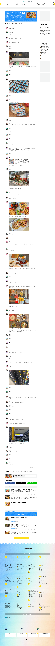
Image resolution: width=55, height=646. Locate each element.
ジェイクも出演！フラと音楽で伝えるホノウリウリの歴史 (45, 34)
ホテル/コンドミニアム (21, 556)
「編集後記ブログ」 (21, 514)
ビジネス (42, 592)
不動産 (40, 610)
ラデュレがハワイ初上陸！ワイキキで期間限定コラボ (45, 31)
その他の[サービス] (19, 584)
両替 (17, 582)
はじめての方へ (22, 633)
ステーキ (6, 558)
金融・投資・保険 (43, 576)
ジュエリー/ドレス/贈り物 (31, 566)
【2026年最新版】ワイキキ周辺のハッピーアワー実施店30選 (45, 47)
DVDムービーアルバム (20, 580)
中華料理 (6, 570)
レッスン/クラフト (7, 602)
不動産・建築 (43, 607)
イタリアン (6, 566)
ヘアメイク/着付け (30, 563)
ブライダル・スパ (30, 568)
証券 (40, 581)
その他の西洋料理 (7, 580)
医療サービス (30, 604)
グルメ (8, 556)
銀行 (17, 581)
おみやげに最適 (26, 471)
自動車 (42, 556)
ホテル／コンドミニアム (20, 558)
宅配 (5, 579)
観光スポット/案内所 (8, 607)
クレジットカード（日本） (31, 593)
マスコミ (40, 595)
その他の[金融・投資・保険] (43, 583)
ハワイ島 (24, 628)
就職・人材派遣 (32, 606)
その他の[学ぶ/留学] (19, 607)
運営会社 (10, 633)
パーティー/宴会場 (30, 564)
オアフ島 (8, 617)
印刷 (40, 597)
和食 (5, 563)
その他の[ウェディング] (31, 569)
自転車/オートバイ (19, 590)
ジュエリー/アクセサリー (8, 589)
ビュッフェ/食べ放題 (8, 564)
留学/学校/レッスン (21, 594)
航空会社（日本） (30, 597)
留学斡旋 (18, 606)
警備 (40, 604)
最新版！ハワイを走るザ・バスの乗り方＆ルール (45, 53)
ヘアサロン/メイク (19, 570)
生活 (40, 590)
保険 (40, 579)
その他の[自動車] (41, 563)
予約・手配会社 (19, 563)
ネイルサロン (18, 569)
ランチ (16, 471)
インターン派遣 (19, 608)
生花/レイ (6, 592)
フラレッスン (30, 581)
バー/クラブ (6, 577)
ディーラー (40, 558)
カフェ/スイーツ (7, 569)
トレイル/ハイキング (8, 605)
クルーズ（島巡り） (19, 564)
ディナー (20, 471)
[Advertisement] (44, 77)
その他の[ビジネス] (41, 605)
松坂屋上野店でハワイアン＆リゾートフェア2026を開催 (45, 55)
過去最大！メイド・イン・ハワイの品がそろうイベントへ (45, 28)
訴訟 (40, 567)
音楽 (17, 604)
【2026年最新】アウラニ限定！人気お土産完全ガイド (45, 58)
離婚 (40, 571)
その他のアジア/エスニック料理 (9, 581)
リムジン (29, 567)
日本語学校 (18, 605)
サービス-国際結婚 (19, 583)
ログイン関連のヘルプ (45, 633)
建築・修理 (40, 609)
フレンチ (6, 576)
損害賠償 (40, 570)
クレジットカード (41, 580)
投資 (40, 582)
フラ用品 (29, 580)
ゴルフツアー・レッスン (31, 576)
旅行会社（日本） (30, 592)
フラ (30, 578)
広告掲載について (33, 633)
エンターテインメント (8, 603)
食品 (5, 590)
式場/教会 (29, 565)
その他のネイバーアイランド (43, 628)
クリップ (23, 13)
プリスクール (18, 597)
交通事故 (40, 569)
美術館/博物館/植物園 (8, 606)
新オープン (31, 471)
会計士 (40, 578)
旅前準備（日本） (32, 590)
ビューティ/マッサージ (21, 566)
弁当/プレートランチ (8, 565)
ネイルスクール (19, 603)
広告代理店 (40, 596)
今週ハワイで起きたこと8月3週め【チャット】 (45, 36)
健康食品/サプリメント (20, 576)
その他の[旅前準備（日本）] (31, 596)
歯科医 (29, 603)
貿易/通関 (40, 603)
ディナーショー (7, 578)
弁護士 (42, 565)
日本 (8, 628)
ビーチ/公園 (6, 604)
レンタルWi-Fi (30, 595)
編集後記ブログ (14, 20)
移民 (40, 568)
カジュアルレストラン (8, 568)
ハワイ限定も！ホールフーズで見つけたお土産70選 (45, 50)
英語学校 (18, 596)
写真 (28, 558)
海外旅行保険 (30, 594)
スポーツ (6, 591)
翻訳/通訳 (40, 594)
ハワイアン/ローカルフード (9, 567)
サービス (19, 578)
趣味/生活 (6, 593)
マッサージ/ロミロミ (19, 568)
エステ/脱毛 (18, 571)
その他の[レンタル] (19, 592)
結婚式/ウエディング (33, 556)
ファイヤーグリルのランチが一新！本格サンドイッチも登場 (45, 39)
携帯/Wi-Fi (18, 591)
